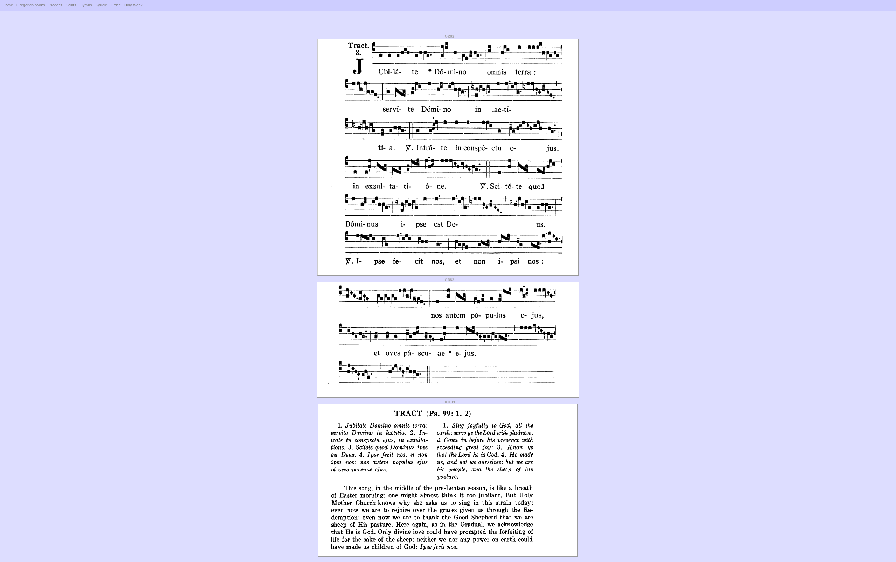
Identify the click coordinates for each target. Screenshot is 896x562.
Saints (71, 5)
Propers (55, 5)
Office (116, 5)
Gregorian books (30, 5)
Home (8, 5)
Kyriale (101, 5)
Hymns (86, 5)
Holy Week (133, 5)
